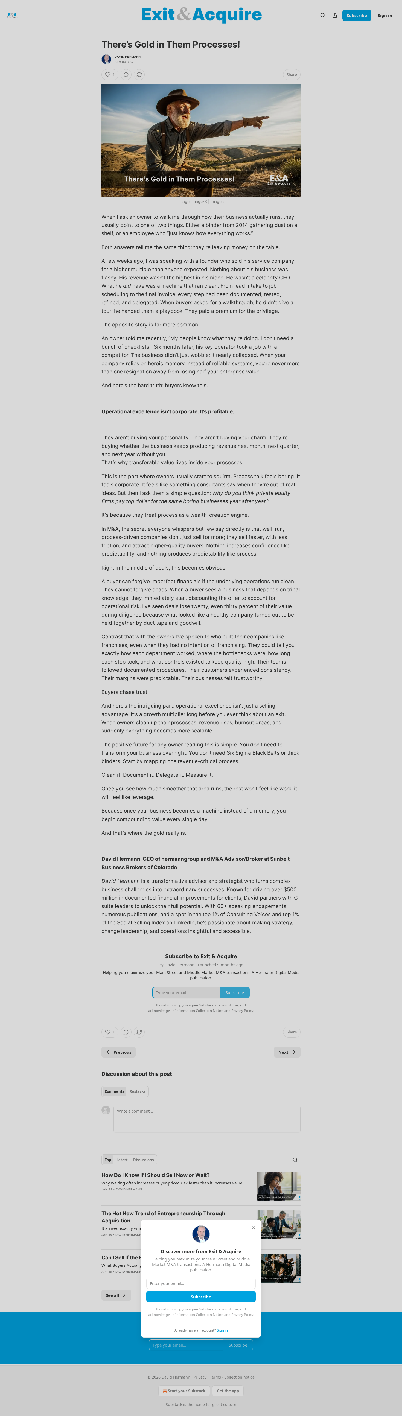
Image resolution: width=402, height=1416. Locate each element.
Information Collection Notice (199, 1314)
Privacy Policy (242, 1314)
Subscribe (201, 1296)
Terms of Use (227, 1309)
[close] (253, 1227)
